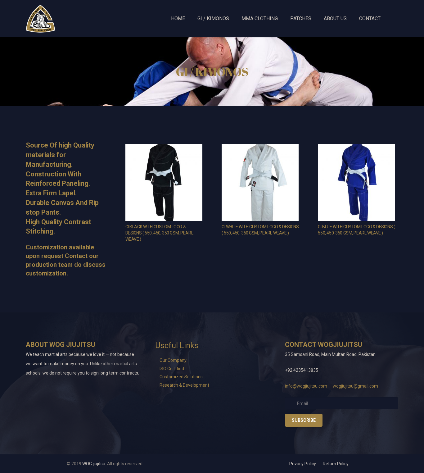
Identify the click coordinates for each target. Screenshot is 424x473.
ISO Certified (172, 368)
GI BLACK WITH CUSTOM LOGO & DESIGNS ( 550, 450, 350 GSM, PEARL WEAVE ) (159, 232)
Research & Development (184, 385)
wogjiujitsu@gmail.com (355, 386)
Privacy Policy (302, 463)
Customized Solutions (181, 376)
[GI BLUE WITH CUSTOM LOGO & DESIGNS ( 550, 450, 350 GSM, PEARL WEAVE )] (356, 182)
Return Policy (336, 463)
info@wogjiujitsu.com (306, 386)
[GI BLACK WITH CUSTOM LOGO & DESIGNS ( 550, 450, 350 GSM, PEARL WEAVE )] (163, 182)
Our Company (173, 360)
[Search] (394, 18)
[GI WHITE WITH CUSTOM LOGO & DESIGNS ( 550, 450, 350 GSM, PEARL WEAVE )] (260, 182)
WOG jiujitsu (93, 463)
